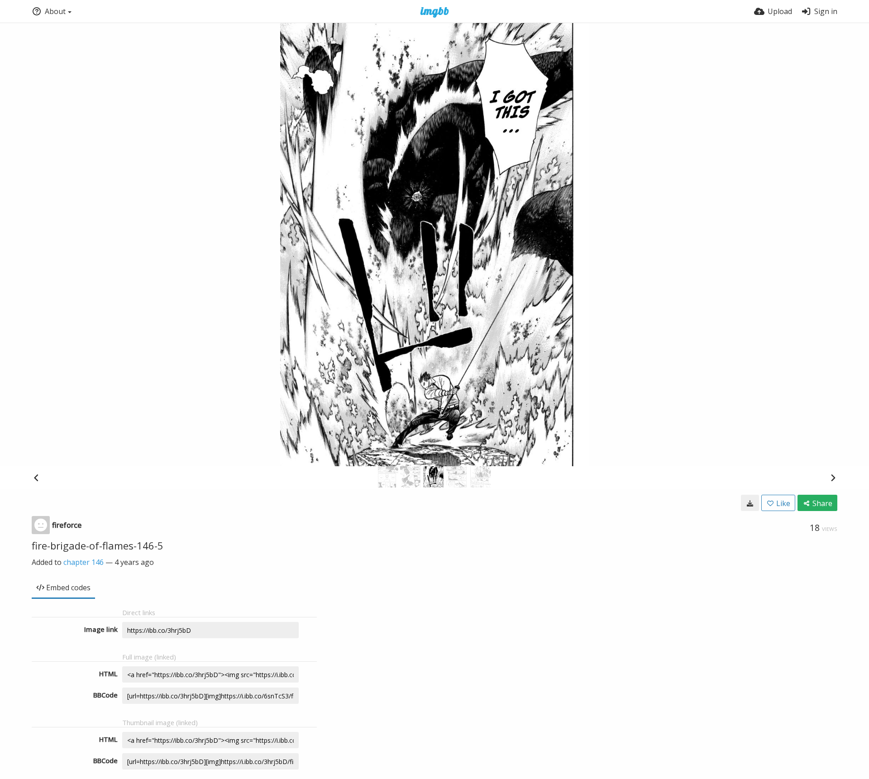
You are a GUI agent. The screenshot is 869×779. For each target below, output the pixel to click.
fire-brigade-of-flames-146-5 (97, 545)
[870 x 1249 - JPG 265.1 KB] (750, 503)
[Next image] (833, 477)
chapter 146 (83, 562)
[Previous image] (36, 477)
